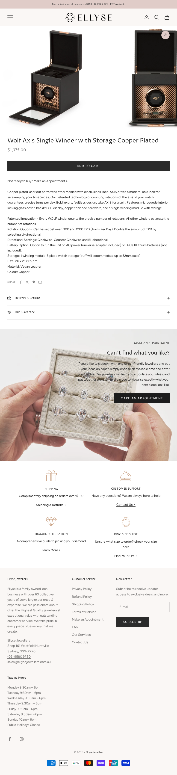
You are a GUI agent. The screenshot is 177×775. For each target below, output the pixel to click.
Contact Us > (126, 505)
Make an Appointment (142, 398)
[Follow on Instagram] (21, 739)
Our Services (81, 635)
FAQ (75, 627)
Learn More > (51, 550)
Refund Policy (82, 597)
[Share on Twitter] (27, 282)
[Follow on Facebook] (9, 739)
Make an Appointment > (51, 181)
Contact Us (80, 642)
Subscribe (132, 622)
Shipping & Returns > (51, 505)
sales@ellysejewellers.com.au (29, 662)
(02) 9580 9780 (19, 657)
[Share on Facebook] (21, 282)
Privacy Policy (81, 589)
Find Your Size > (125, 556)
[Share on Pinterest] (33, 282)
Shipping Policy (83, 604)
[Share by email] (40, 282)
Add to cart (88, 166)
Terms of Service (84, 612)
